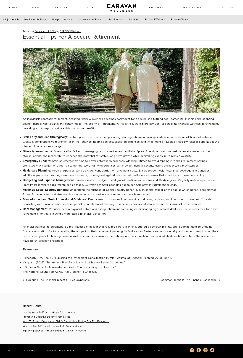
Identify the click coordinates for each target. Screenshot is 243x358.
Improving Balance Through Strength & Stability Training (54, 331)
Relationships (116, 19)
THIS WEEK (87, 7)
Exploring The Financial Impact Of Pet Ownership (58, 280)
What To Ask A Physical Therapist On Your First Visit (52, 326)
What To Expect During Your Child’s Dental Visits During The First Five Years (66, 321)
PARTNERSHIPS (192, 7)
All (4, 19)
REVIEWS (89, 351)
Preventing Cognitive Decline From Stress (46, 317)
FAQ (10, 351)
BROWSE (13, 7)
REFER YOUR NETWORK (59, 351)
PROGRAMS (156, 7)
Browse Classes (180, 19)
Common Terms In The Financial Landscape (189, 280)
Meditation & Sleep (35, 19)
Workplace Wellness (63, 19)
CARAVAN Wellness (70, 31)
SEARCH (36, 7)
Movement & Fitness (91, 19)
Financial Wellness (155, 19)
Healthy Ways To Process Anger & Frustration (49, 312)
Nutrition (134, 19)
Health (15, 19)
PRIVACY (159, 351)
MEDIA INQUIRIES (115, 351)
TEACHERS (29, 351)
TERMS (140, 351)
